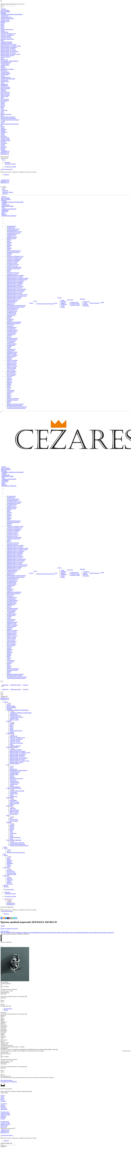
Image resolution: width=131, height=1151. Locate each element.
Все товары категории (6, 1080)
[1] (65, 935)
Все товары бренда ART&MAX (9, 1081)
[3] (65, 938)
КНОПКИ (12, 932)
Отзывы (6, 1010)
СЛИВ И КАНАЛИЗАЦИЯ (17, 791)
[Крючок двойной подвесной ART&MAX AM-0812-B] (15, 980)
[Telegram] (16, 918)
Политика (3, 1117)
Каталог (9, 704)
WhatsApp (6, 174)
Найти (2, 1146)
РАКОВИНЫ (13, 800)
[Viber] (10, 918)
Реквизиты (3, 1116)
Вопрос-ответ (4, 1125)
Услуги (8, 851)
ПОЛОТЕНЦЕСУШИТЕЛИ (17, 843)
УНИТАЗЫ (13, 808)
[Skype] (14, 918)
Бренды (9, 858)
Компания (9, 878)
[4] (65, 939)
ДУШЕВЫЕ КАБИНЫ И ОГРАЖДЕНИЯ (20, 713)
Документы (4, 1107)
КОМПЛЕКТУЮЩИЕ (16, 749)
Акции (2, 1096)
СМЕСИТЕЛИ (13, 736)
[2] (65, 936)
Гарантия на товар (5, 1114)
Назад (9, 703)
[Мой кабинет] (1, 683)
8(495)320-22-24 (5, 151)
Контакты (3, 1106)
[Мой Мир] (6, 918)
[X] (8, 918)
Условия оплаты (5, 1112)
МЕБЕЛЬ (12, 825)
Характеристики (8, 1008)
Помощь (3, 1118)
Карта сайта (4, 1127)
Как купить (10, 870)
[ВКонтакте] (1, 918)
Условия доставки (5, 1113)
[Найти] (2, 7)
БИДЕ (11, 818)
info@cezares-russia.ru (7, 169)
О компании (4, 1103)
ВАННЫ (12, 723)
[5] (65, 941)
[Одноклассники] (4, 918)
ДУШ (11, 767)
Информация (4, 1109)
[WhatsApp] (2, 178)
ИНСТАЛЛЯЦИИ (5, 932)
